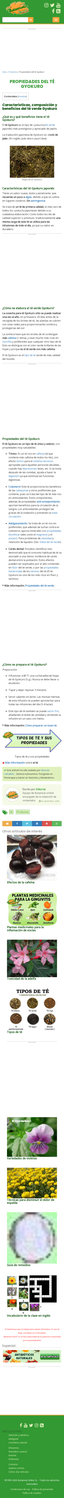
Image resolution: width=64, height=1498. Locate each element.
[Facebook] (21, 1426)
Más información (15, 762)
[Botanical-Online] (18, 7)
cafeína (12, 338)
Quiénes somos (16, 1468)
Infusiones (14, 1447)
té (11, 812)
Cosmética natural (18, 1442)
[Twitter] (31, 1426)
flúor (15, 567)
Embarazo (14, 1459)
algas (28, 197)
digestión (14, 476)
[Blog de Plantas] (42, 1426)
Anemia (12, 1455)
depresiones (30, 468)
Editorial (41, 789)
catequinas (22, 490)
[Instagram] (36, 1426)
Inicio (4, 72)
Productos (13, 72)
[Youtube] (25, 1426)
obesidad (46, 538)
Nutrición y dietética (19, 1435)
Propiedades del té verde (39, 585)
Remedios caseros (18, 1451)
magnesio (42, 534)
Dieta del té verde (50, 542)
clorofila (7, 341)
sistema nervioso (43, 461)
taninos (34, 571)
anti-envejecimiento (48, 501)
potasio (13, 538)
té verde (50, 125)
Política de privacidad (42, 1489)
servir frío (53, 711)
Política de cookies (31, 1492)
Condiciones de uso (20, 1489)
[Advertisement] (32, 51)
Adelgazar (13, 1438)
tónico (20, 461)
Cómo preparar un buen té (41, 725)
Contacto (13, 1464)
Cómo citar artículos (19, 1471)
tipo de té (30, 355)
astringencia (38, 200)
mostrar (22, 96)
